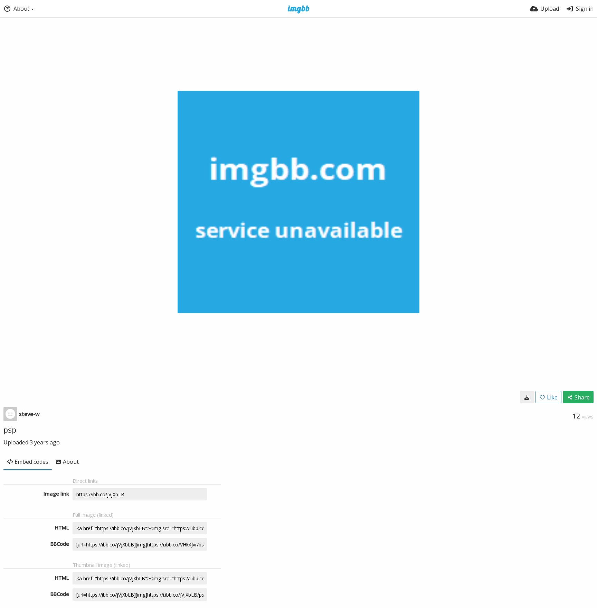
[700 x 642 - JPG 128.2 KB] (527, 397)
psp (9, 429)
